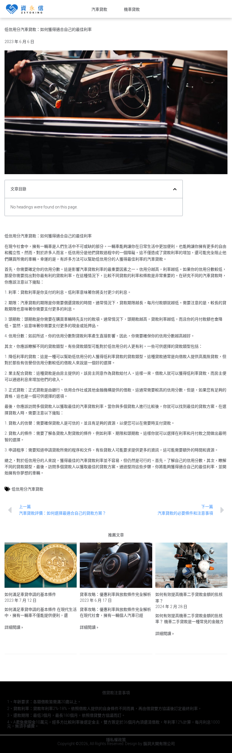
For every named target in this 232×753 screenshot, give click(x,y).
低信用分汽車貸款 (27, 489)
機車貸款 (132, 9)
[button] (175, 189)
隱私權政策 (116, 739)
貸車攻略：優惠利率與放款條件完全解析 (115, 594)
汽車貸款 (99, 9)
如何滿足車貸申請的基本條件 (30, 594)
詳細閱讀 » (14, 627)
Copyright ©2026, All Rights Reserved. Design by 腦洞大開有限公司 (116, 743)
